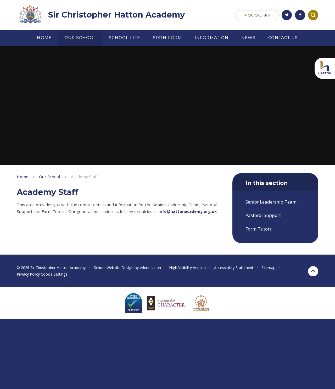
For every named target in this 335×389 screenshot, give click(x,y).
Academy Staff (84, 176)
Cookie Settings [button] (54, 274)
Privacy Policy (28, 274)
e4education (150, 267)
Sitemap (268, 267)
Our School (49, 176)
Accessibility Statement (233, 267)
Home (22, 176)
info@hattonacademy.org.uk (187, 211)
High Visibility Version (187, 267)
